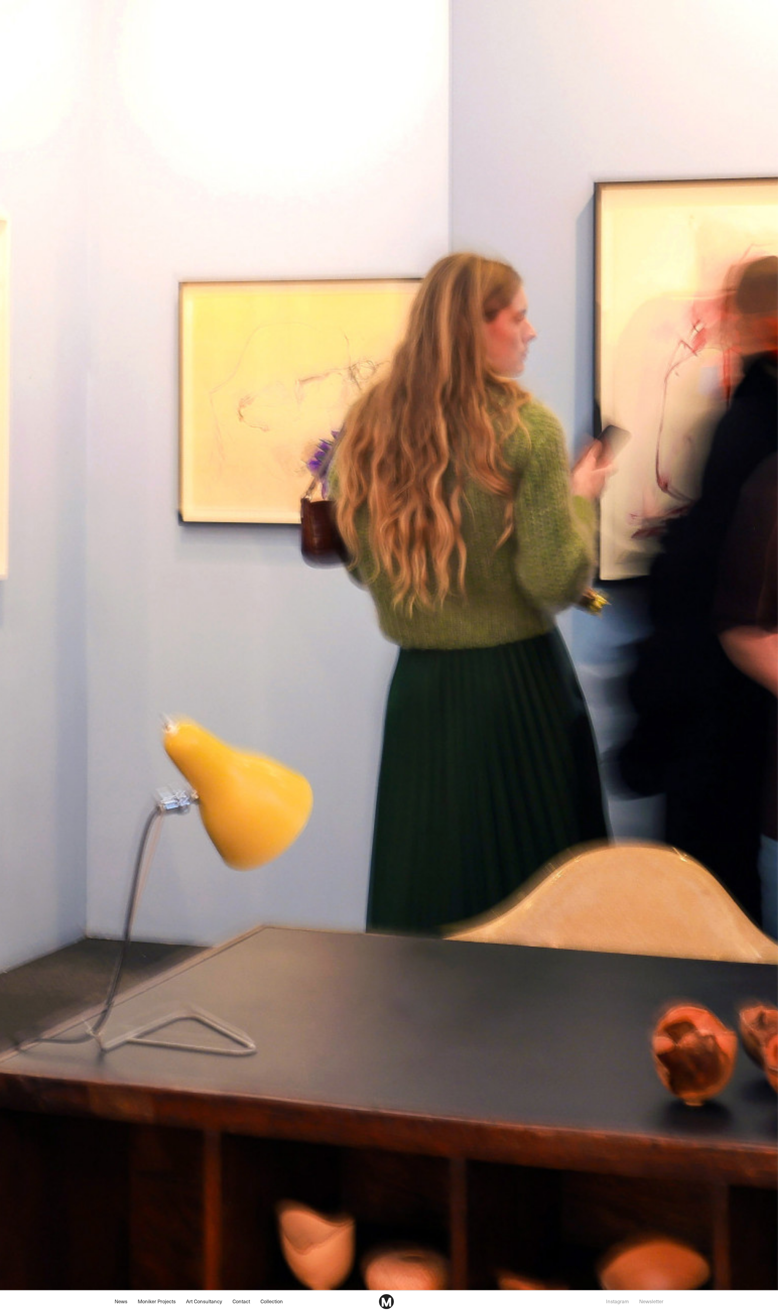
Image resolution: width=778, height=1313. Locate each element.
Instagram (617, 1301)
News (121, 1301)
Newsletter (651, 1301)
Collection (271, 1301)
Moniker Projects (157, 1301)
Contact (241, 1301)
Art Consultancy (204, 1301)
